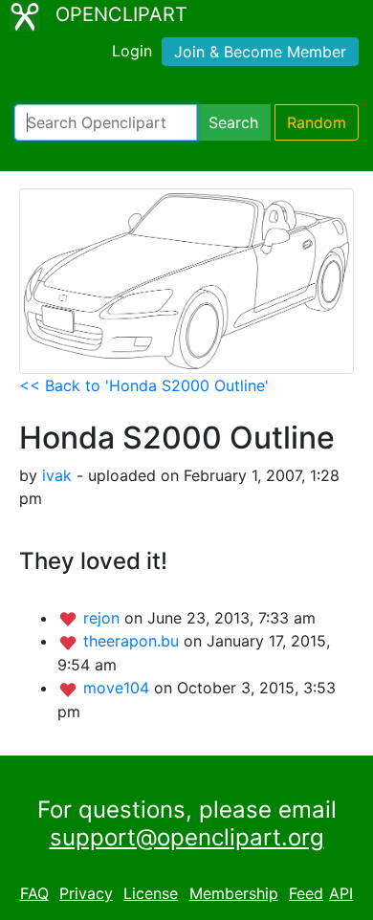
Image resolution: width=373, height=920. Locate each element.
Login (132, 50)
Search (233, 122)
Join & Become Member (260, 51)
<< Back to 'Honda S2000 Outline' (144, 385)
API (341, 893)
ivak (57, 475)
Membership (233, 893)
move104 (118, 687)
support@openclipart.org (187, 837)
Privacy (86, 893)
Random (316, 122)
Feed (306, 893)
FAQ (34, 893)
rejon (103, 617)
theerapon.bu (133, 640)
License (150, 893)
